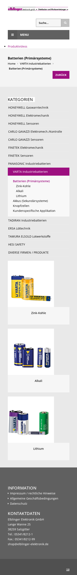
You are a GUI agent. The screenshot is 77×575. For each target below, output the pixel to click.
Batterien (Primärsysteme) (26, 68)
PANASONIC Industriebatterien (29, 164)
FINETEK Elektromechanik (25, 148)
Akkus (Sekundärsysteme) (30, 201)
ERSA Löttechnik (19, 228)
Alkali (19, 191)
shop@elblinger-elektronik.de (28, 544)
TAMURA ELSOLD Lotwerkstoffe (29, 236)
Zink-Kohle (23, 186)
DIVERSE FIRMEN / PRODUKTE (28, 252)
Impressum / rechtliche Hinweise (32, 493)
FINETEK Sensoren (20, 156)
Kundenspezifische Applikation (34, 211)
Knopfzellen (21, 206)
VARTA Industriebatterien (35, 63)
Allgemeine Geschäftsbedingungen (34, 498)
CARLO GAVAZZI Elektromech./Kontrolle (35, 131)
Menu (24, 35)
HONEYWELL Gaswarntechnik (28, 107)
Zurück (61, 75)
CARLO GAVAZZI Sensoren (26, 139)
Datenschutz (18, 503)
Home (11, 63)
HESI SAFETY (16, 244)
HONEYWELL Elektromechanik (28, 115)
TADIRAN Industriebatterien (27, 220)
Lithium (21, 196)
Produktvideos (17, 46)
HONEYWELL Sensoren (23, 123)
